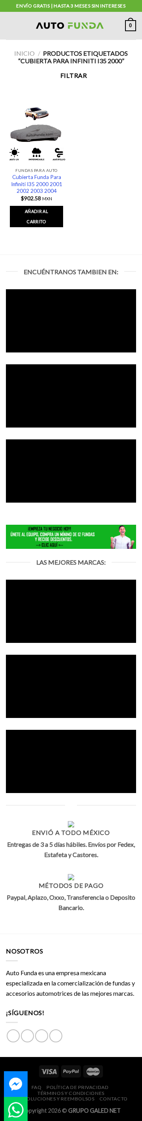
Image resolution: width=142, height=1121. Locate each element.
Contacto (113, 1099)
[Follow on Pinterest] (55, 1035)
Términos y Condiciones (70, 1093)
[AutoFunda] (70, 26)
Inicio (24, 53)
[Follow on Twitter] (41, 1035)
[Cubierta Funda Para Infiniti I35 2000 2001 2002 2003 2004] (36, 133)
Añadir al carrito (36, 216)
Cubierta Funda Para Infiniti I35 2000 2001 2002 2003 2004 (36, 184)
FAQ (37, 1087)
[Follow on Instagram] (27, 1035)
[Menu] (10, 25)
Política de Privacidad (77, 1087)
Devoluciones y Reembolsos (55, 1099)
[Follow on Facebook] (13, 1035)
